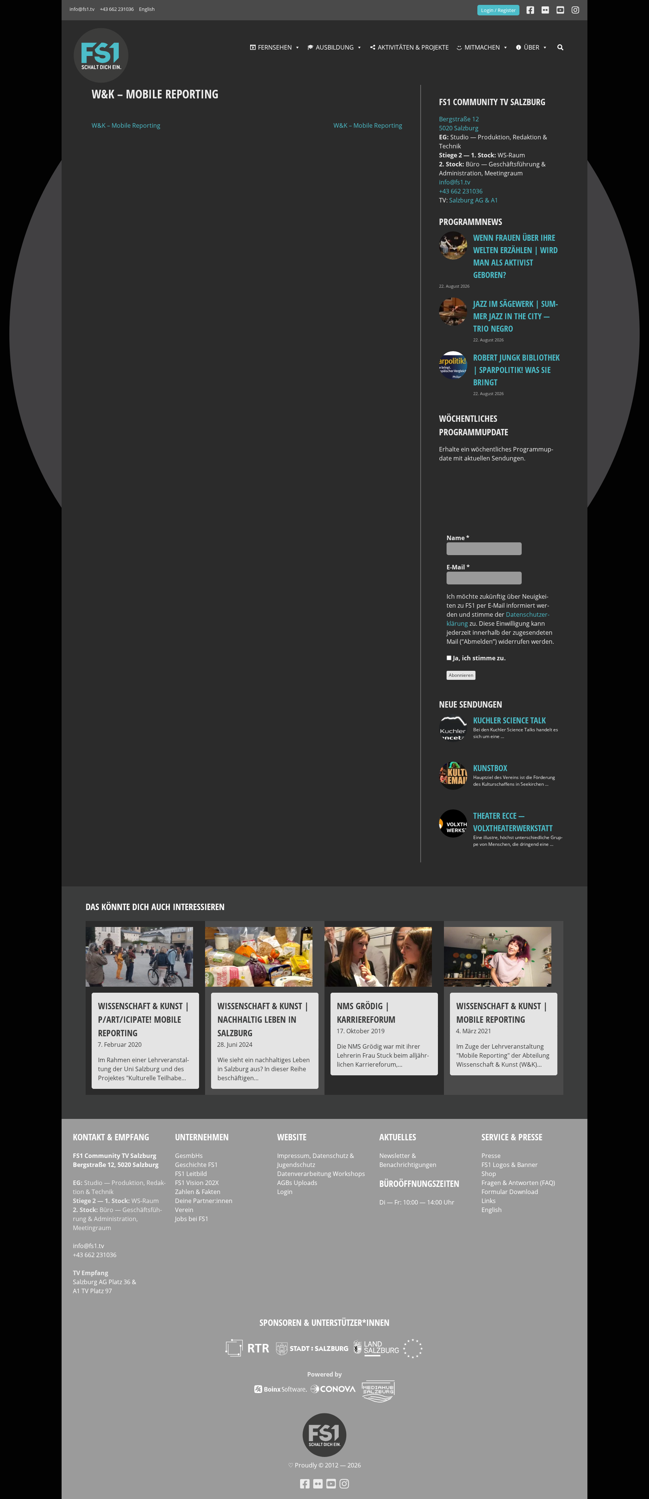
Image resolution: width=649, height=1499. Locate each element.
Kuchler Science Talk (509, 720)
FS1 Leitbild (191, 1174)
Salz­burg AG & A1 (473, 200)
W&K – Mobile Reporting (126, 125)
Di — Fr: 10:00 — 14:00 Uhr (416, 1202)
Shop (488, 1174)
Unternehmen (202, 1137)
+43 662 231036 (117, 9)
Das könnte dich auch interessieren (155, 906)
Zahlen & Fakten (197, 1192)
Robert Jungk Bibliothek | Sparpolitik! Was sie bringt (516, 370)
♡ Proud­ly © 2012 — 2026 (324, 1465)
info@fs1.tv (82, 9)
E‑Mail (458, 567)
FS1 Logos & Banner (509, 1165)
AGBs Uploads (297, 1183)
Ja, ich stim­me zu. (478, 658)
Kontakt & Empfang (111, 1137)
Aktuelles (397, 1137)
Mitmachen (482, 47)
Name (458, 538)
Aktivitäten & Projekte (413, 47)
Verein (184, 1210)
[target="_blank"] (575, 10)
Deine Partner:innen (203, 1201)
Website (291, 1137)
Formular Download (509, 1192)
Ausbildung (335, 47)
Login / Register (498, 10)
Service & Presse (511, 1137)
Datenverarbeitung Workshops (321, 1174)
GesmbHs (189, 1156)
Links (488, 1201)
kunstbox (490, 767)
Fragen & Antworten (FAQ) (518, 1183)
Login (285, 1192)
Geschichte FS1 (196, 1165)
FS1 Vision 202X (197, 1183)
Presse (491, 1156)
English (147, 9)
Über (531, 47)
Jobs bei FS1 (191, 1219)
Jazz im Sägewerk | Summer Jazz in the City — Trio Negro (515, 316)
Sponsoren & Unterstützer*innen (324, 1322)
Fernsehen (275, 47)
